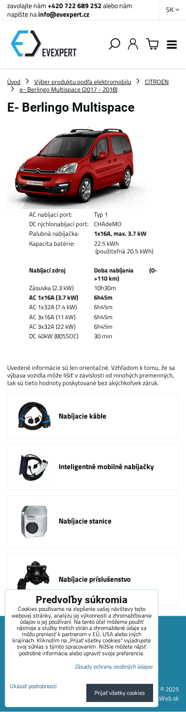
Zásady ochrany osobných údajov (114, 666)
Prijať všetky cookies (119, 692)
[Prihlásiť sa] (133, 44)
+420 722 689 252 (75, 5)
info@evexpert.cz (63, 14)
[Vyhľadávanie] (114, 44)
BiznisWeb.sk (161, 698)
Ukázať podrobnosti (33, 686)
